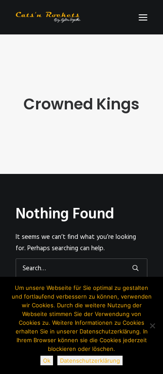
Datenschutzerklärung (90, 360)
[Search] (81, 268)
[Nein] (152, 325)
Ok (46, 360)
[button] (143, 17)
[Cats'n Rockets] (48, 17)
